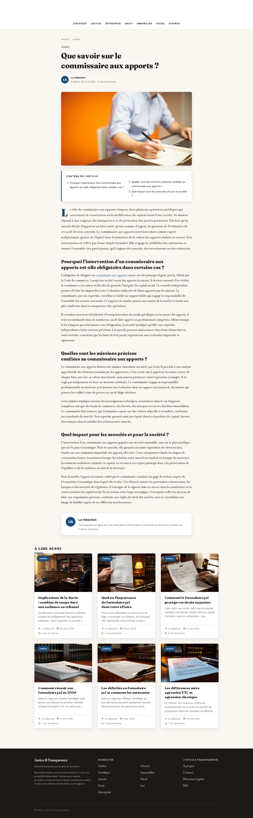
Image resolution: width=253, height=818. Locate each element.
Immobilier (144, 23)
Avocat (102, 779)
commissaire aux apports (111, 275)
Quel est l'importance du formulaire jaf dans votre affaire (118, 602)
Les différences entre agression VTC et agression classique (182, 692)
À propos (93, 529)
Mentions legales (193, 779)
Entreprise (113, 23)
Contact (188, 772)
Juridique (80, 23)
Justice (96, 23)
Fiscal (160, 23)
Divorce (174, 23)
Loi (143, 786)
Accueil (65, 39)
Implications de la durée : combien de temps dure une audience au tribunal (58, 602)
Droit (129, 23)
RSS (185, 786)
